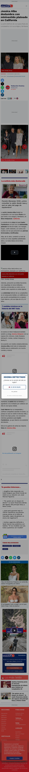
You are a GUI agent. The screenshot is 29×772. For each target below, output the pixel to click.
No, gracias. (14, 391)
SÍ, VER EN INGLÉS (14, 387)
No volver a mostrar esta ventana (14, 395)
